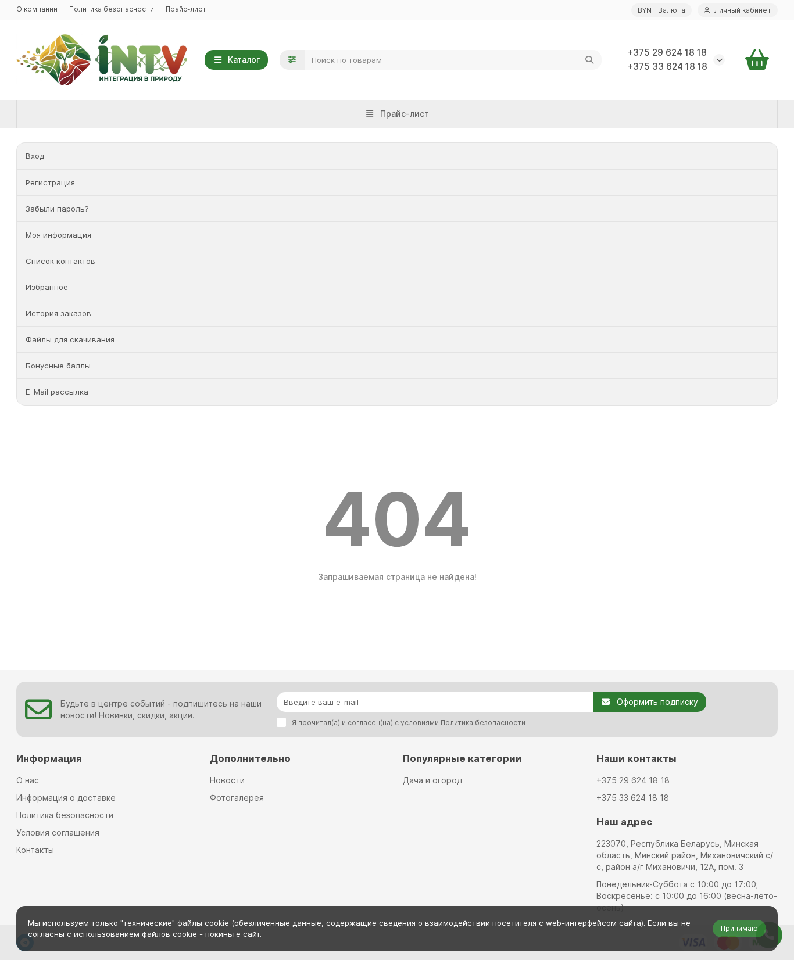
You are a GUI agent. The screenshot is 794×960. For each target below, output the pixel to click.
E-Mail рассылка (57, 391)
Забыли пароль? (57, 208)
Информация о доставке (66, 798)
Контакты (35, 850)
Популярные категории (462, 758)
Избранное (47, 287)
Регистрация (50, 182)
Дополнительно (250, 758)
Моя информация (58, 234)
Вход (35, 155)
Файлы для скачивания (70, 339)
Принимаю (739, 928)
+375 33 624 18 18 (667, 66)
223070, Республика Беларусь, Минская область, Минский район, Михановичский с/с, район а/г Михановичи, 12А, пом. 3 (684, 855)
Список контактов (60, 261)
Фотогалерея (237, 798)
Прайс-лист (186, 9)
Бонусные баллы (58, 365)
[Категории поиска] (292, 60)
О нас (27, 780)
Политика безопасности (111, 9)
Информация (49, 758)
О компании (37, 9)
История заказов (58, 313)
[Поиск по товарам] (589, 60)
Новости (227, 780)
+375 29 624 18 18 (667, 52)
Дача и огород (432, 780)
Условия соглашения (57, 832)
